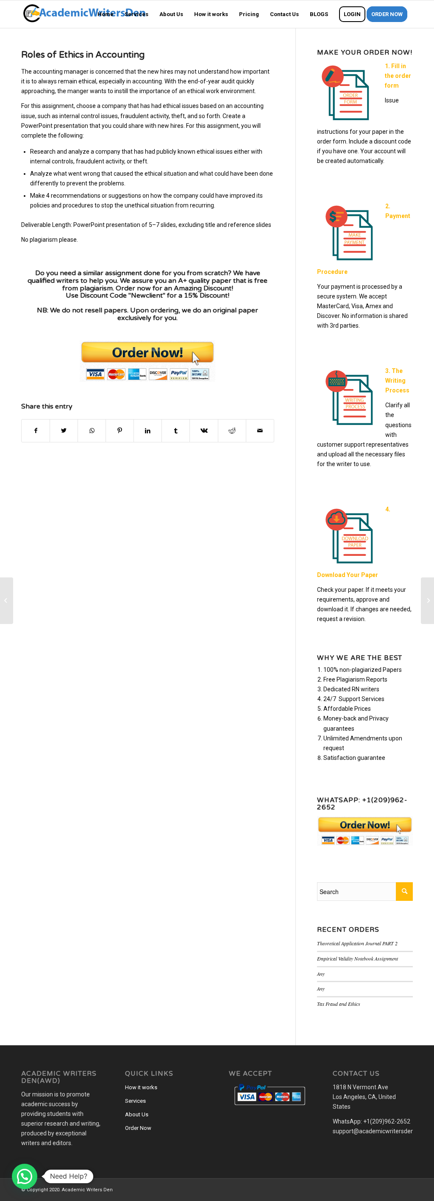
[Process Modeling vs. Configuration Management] (6, 600)
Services (135, 1101)
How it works (141, 1087)
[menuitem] (105, 14)
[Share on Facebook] (36, 431)
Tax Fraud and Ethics (338, 1003)
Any (321, 973)
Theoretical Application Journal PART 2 (357, 943)
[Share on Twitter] (64, 431)
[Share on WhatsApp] (92, 431)
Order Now (138, 1128)
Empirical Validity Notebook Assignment (357, 958)
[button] (24, 1176)
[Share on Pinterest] (120, 431)
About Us (136, 1114)
